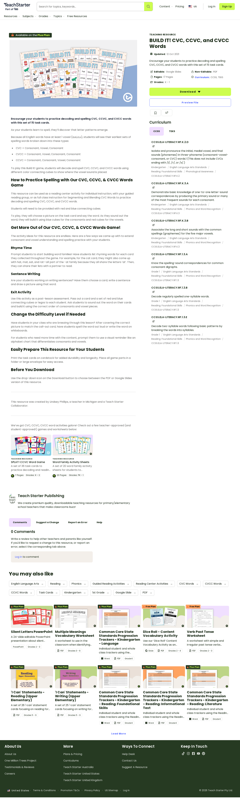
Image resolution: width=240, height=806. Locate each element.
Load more (118, 733)
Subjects (28, 16)
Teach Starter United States (81, 774)
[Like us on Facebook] (193, 753)
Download (188, 92)
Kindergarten (159, 167)
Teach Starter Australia (78, 767)
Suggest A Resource (134, 767)
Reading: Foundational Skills (167, 171)
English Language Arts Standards (188, 167)
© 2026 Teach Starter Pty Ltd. (216, 790)
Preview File (190, 102)
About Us (10, 754)
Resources (11, 16)
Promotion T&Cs (70, 790)
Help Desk (128, 754)
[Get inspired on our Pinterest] (203, 753)
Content (165, 6)
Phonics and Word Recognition (203, 209)
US (195, 6)
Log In (126, 790)
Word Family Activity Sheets (71, 462)
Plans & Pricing (72, 754)
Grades (44, 16)
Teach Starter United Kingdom (82, 780)
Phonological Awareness (200, 171)
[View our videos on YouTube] (198, 753)
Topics (58, 16)
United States (19, 790)
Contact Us (129, 760)
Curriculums (71, 760)
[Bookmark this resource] (155, 112)
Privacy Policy (92, 790)
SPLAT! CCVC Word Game (28, 462)
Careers (10, 774)
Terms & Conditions (44, 790)
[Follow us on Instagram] (188, 753)
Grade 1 (155, 271)
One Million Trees (20, 760)
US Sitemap (111, 790)
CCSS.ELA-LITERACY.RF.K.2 (165, 176)
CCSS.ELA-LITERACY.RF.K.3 (165, 213)
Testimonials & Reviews (19, 767)
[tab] (156, 131)
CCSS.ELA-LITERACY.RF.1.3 (165, 280)
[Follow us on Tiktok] (183, 753)
